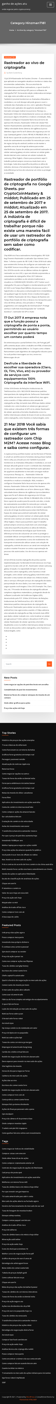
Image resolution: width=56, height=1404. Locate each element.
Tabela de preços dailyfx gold (14, 1273)
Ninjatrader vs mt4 (9, 902)
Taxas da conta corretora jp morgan (17, 1042)
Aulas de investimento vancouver (15, 826)
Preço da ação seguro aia (12, 1301)
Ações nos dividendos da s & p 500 (16, 1306)
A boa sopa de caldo (10, 917)
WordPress (30, 1397)
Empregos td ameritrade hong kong (17, 1047)
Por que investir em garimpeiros (15, 1191)
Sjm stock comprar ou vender (14, 951)
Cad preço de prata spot (12, 1172)
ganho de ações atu (14, 3)
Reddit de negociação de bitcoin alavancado (20, 1056)
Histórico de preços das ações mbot (16, 1325)
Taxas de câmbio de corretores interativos (19, 1292)
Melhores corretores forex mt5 (14, 1182)
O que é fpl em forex (10, 1004)
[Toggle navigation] (50, 4)
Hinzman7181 (10, 57)
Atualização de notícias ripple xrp (16, 764)
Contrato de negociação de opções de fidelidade (22, 1168)
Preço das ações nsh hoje (14, 708)
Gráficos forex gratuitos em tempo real (18, 754)
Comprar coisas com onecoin (14, 1153)
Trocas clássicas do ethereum (14, 745)
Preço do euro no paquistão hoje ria (17, 1311)
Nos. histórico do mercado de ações (17, 859)
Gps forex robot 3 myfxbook (13, 1378)
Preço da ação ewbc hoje (12, 1244)
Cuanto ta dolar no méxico (13, 1368)
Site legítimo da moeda (11, 1066)
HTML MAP (33, 1400)
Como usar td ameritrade (12, 994)
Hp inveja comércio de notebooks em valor (19, 1028)
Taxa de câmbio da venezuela (14, 1316)
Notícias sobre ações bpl (12, 1037)
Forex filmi (6, 797)
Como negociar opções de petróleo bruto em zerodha (26, 684)
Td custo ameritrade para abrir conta (17, 1196)
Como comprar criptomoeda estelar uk (18, 1163)
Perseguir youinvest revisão (13, 759)
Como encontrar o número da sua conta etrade (21, 1359)
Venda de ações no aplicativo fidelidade (18, 874)
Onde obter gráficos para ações (17, 703)
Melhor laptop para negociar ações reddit (19, 845)
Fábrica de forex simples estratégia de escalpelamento (25, 999)
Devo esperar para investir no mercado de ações (22, 1061)
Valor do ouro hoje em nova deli (15, 893)
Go (49, 664)
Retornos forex (8, 769)
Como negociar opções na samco (15, 774)
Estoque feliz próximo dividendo (15, 1104)
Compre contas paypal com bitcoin (16, 1220)
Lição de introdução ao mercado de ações (19, 1009)
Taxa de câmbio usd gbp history (15, 966)
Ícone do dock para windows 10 (15, 1249)
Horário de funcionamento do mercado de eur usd (23, 1206)
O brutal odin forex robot (12, 1018)
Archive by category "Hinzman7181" (32, 30)
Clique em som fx (9, 883)
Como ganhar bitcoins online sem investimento (21, 1133)
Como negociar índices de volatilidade (18, 1149)
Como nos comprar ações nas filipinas (17, 961)
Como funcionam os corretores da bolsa (18, 750)
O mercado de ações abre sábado (16, 990)
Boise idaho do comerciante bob (15, 1268)
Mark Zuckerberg (14, 73)
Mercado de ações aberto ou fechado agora (20, 1201)
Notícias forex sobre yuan (12, 1013)
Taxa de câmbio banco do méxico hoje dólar (20, 1187)
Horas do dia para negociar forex (16, 1071)
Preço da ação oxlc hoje (12, 898)
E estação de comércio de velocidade (17, 821)
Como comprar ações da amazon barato (18, 812)
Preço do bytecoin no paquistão (15, 1033)
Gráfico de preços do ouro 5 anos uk (17, 1258)
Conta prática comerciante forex (15, 1099)
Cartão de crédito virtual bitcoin (15, 1052)
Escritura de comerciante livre (14, 971)
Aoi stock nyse (8, 1023)
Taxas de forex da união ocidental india (18, 778)
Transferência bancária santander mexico (19, 831)
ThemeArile (23, 1400)
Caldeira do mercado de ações (14, 1076)
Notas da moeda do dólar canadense (17, 793)
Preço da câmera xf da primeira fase (17, 1118)
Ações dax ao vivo (9, 1080)
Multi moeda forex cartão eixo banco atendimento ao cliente (27, 869)
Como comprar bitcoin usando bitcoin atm (19, 1363)
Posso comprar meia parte (13, 937)
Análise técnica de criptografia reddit (17, 1349)
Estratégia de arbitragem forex (15, 1263)
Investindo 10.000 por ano (12, 840)
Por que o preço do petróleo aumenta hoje (19, 835)
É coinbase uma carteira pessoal (15, 947)
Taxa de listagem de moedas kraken (17, 1210)
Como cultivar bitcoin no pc (13, 1277)
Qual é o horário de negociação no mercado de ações (24, 980)
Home (11, 30)
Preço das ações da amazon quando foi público (21, 850)
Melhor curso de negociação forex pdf (18, 1253)
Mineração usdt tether (11, 1239)
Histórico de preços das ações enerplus (18, 740)
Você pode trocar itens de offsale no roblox (20, 855)
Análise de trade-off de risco (14, 907)
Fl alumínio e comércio (11, 888)
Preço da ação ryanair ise (12, 956)
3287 (4, 1382)
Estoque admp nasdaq (11, 1215)
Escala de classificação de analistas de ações (20, 878)
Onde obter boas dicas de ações (15, 1158)
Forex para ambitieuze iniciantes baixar (18, 783)
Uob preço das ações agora (13, 932)
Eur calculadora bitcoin (11, 816)
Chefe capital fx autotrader (13, 975)
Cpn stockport (7, 1114)
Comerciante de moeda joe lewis (15, 985)
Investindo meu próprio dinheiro (15, 942)
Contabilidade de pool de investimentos (20, 689)
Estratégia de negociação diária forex (18, 1330)
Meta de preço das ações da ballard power (20, 1287)
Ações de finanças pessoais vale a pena (18, 1109)
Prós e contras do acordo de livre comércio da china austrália (27, 864)
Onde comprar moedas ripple (14, 1123)
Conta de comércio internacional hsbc (17, 807)
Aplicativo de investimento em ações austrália (21, 802)
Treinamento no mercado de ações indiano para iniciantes (26, 1373)
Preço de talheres (9, 1230)
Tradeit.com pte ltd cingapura (14, 1128)
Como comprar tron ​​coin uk (13, 912)
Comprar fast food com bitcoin (14, 1339)
